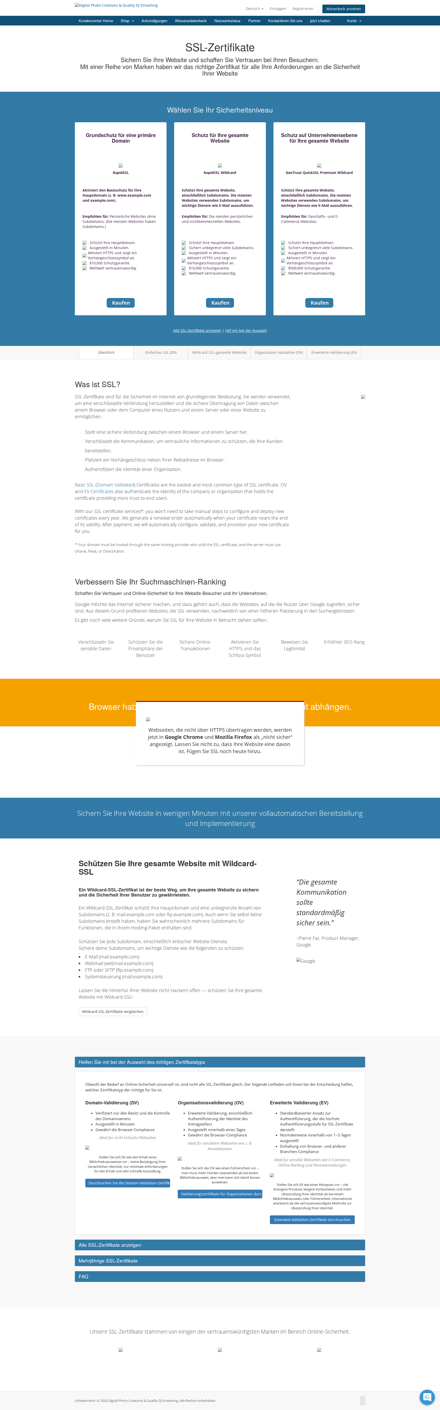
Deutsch (253, 8)
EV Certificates (99, 491)
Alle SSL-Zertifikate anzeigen (197, 330)
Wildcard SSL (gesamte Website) (219, 352)
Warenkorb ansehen (343, 8)
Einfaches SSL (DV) (160, 352)
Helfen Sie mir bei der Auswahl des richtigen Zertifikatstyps (142, 1061)
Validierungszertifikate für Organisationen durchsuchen (222, 1193)
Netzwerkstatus (227, 20)
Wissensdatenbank (191, 20)
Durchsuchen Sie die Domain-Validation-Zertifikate (129, 1183)
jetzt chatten (320, 20)
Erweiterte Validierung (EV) (334, 352)
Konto (353, 20)
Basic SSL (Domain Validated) (105, 485)
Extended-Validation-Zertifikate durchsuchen (312, 1219)
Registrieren (303, 8)
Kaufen (121, 302)
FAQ (83, 1276)
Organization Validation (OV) (279, 352)
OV (284, 485)
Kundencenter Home (96, 20)
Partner (254, 20)
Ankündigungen (154, 20)
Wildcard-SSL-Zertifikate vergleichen (113, 1011)
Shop (126, 20)
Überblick (106, 352)
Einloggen (278, 8)
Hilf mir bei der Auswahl (246, 330)
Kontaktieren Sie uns (285, 20)
